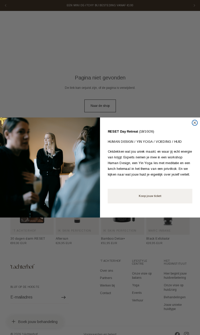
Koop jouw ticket (150, 196)
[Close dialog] (194, 123)
